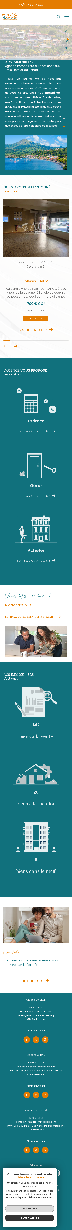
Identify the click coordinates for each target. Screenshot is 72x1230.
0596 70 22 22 (36, 1007)
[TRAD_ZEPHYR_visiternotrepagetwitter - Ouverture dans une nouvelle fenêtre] (36, 1039)
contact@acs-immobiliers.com (36, 1011)
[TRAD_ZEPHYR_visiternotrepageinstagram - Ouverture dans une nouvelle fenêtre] (45, 1039)
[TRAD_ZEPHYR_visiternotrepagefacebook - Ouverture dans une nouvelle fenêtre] (26, 1039)
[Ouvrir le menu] (67, 15)
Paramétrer (30, 1208)
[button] (15, 346)
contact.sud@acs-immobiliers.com (36, 1066)
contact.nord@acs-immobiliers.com (36, 1121)
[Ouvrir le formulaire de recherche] (58, 17)
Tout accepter (30, 1217)
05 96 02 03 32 (36, 1062)
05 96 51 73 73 (36, 1118)
